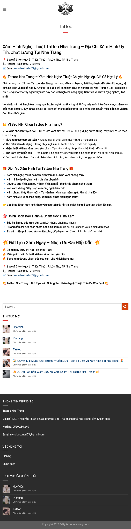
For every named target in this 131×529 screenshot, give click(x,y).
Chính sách (9, 463)
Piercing (18, 338)
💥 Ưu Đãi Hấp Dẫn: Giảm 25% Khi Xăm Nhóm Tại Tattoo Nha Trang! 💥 (56, 371)
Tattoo (17, 349)
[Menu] (5, 9)
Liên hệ (7, 456)
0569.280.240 (21, 426)
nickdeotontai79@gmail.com (27, 434)
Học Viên (18, 327)
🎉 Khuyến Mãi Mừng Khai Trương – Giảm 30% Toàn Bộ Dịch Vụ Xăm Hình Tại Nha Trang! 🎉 (68, 360)
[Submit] (125, 306)
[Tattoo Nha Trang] (65, 9)
